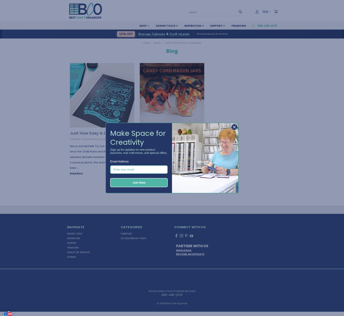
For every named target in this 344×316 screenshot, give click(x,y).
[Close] (234, 127)
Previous (334, 305)
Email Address (119, 161)
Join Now (139, 182)
